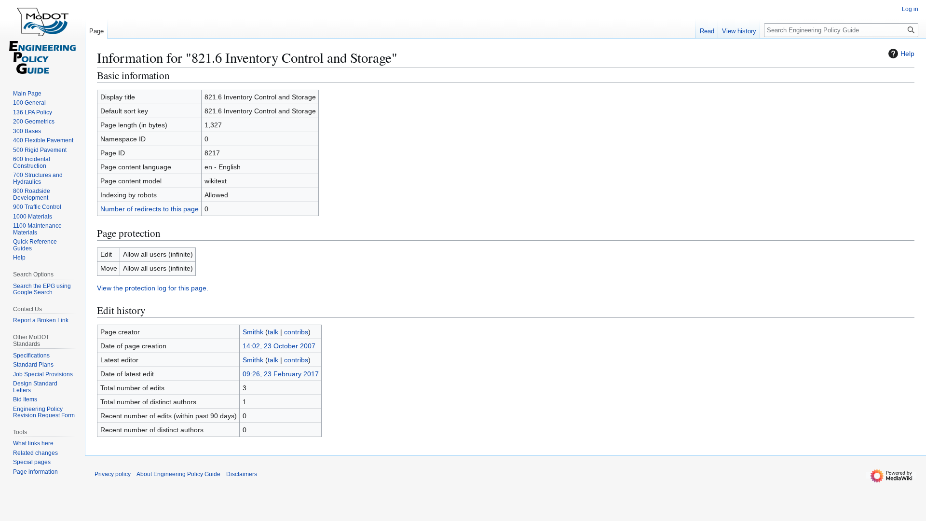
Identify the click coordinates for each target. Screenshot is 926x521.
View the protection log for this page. (152, 288)
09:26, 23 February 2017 (281, 374)
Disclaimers (241, 474)
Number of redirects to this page (149, 209)
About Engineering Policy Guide (178, 474)
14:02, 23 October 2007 (279, 346)
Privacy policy (113, 474)
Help (907, 53)
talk (273, 332)
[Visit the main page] (42, 38)
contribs (296, 332)
